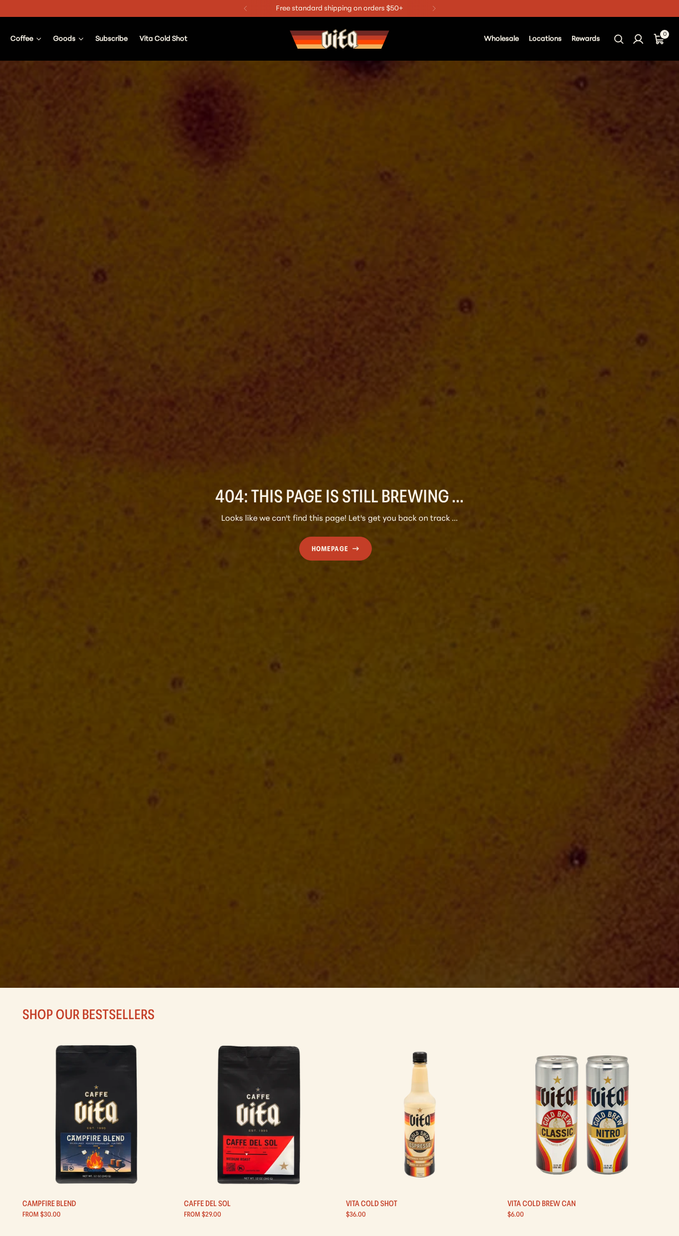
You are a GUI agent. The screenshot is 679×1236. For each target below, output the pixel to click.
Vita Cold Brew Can (542, 1204)
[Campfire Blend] (96, 1114)
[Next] (434, 8)
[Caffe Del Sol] (258, 1114)
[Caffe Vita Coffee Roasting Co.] (339, 39)
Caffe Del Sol (207, 1204)
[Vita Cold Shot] (420, 1114)
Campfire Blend (49, 1204)
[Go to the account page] (638, 39)
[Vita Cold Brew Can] (582, 1114)
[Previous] (245, 8)
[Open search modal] (619, 38)
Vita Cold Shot (371, 1204)
